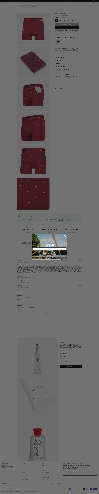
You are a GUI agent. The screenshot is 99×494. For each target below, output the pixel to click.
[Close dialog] (65, 236)
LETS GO (49, 248)
